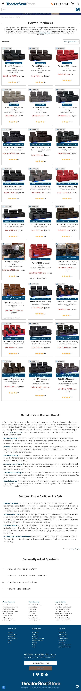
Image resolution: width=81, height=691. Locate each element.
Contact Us (35, 632)
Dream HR (34, 224)
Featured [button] (70, 42)
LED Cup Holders (7, 616)
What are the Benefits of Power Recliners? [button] (28, 575)
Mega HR (61, 147)
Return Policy (62, 632)
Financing (35, 636)
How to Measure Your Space (63, 620)
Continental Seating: (12, 472)
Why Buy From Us (13, 638)
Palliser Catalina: (11, 503)
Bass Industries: (10, 481)
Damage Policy (63, 634)
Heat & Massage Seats (9, 613)
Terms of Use (62, 640)
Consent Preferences (64, 647)
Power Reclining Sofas (9, 609)
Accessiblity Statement (65, 645)
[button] (2, 3)
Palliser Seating (33, 618)
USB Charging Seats (8, 618)
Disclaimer (62, 643)
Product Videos (12, 634)
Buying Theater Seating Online (63, 613)
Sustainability (11, 636)
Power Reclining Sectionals (10, 611)
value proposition (16, 432)
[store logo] (20, 3)
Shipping (34, 634)
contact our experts (45, 33)
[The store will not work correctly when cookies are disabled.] (77, 686)
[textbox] (40, 9)
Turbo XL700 (10, 66)
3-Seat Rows (32, 611)
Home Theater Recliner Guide (63, 607)
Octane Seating (33, 616)
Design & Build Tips (37, 640)
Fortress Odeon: (10, 525)
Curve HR (8, 224)
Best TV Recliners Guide (61, 605)
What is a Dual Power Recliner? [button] (22, 582)
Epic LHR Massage (39, 379)
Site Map (34, 643)
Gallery (34, 647)
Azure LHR (61, 341)
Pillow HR (34, 301)
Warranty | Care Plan (38, 638)
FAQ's (34, 645)
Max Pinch (75, 549)
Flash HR (7, 147)
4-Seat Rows (32, 613)
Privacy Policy (62, 636)
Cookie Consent (63, 638)
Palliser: (7, 447)
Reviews (10, 640)
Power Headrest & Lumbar (10, 607)
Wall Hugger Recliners (35, 620)
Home (2, 17)
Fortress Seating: (11, 455)
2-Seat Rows (32, 609)
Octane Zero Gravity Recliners (16, 536)
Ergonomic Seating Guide (62, 611)
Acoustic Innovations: (13, 464)
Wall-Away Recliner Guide (62, 609)
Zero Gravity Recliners (9, 620)
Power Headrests (8, 605)
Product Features (9, 17)
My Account (78, 3)
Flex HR (7, 186)
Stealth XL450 (63, 107)
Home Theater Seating (35, 605)
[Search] (78, 9)
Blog (9, 643)
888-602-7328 (61, 3)
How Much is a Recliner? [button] (19, 588)
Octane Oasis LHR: (11, 514)
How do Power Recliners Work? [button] (22, 569)
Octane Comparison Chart (62, 618)
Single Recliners (33, 607)
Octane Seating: (10, 438)
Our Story (10, 632)
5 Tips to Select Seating (61, 616)
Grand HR (61, 301)
